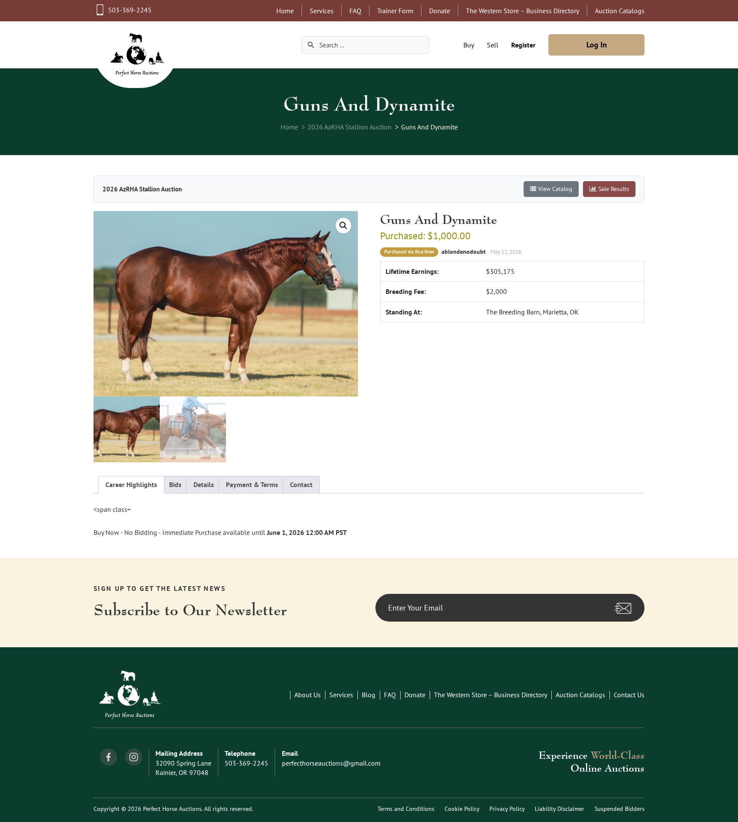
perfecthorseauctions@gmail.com (331, 763)
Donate (439, 10)
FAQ (355, 10)
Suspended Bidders (619, 809)
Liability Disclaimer (559, 809)
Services (322, 10)
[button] (343, 225)
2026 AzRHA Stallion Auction (350, 127)
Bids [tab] (175, 484)
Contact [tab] (301, 484)
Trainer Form (395, 10)
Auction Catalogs (619, 10)
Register (523, 45)
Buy (468, 45)
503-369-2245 (130, 10)
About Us (307, 694)
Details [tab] (203, 484)
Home (285, 10)
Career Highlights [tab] (131, 484)
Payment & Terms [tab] (252, 484)
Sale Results (613, 189)
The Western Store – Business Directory (522, 10)
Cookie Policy (462, 809)
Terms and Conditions (406, 809)
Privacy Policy (506, 809)
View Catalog (555, 189)
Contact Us (629, 694)
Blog (368, 694)
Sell (492, 45)
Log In (596, 45)
